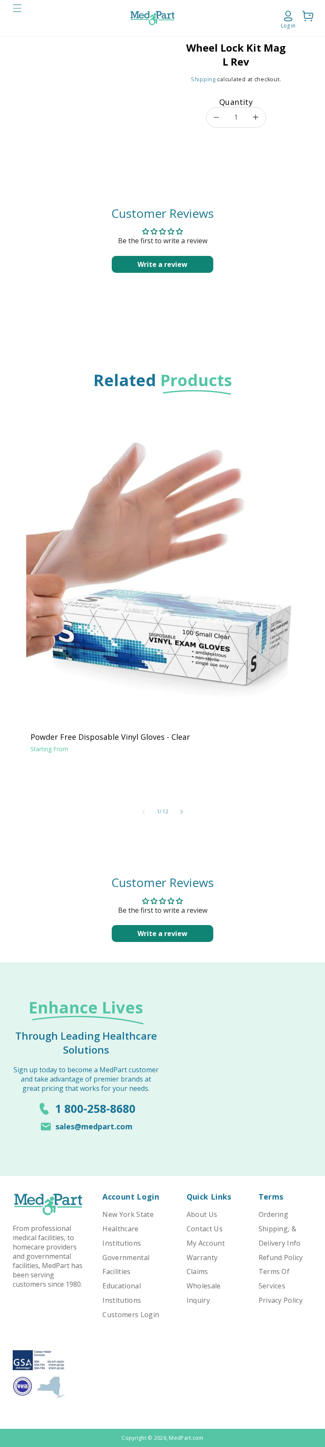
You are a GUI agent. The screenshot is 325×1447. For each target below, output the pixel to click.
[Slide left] (143, 811)
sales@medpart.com (93, 1126)
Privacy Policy (281, 1300)
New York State (127, 1214)
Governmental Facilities (125, 1265)
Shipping (203, 79)
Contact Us (205, 1228)
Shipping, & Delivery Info (280, 1236)
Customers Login (130, 1314)
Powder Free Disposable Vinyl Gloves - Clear (110, 737)
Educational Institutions (121, 1293)
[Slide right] (181, 811)
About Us (202, 1214)
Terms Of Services (274, 1278)
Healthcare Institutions (121, 1236)
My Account (206, 1243)
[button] (17, 18)
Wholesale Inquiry (204, 1293)
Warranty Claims (202, 1265)
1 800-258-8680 (95, 1108)
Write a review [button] (162, 264)
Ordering (274, 1214)
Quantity (236, 102)
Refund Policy (281, 1257)
